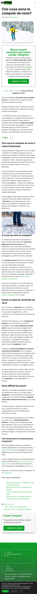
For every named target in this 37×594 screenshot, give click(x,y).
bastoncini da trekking (25, 461)
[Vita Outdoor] (6, 2)
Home (6, 91)
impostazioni (26, 588)
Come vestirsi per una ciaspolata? (17, 499)
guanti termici (6, 464)
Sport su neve (14, 91)
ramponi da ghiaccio (9, 295)
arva (32, 466)
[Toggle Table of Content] (11, 137)
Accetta (5, 591)
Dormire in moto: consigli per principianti (18, 509)
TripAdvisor (8, 473)
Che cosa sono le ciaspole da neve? (18, 496)
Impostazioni (14, 591)
